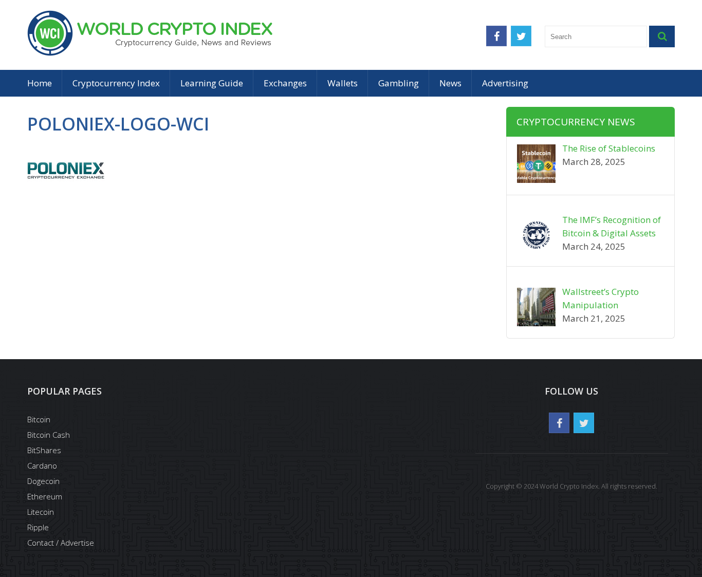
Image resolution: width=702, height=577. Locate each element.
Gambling (398, 83)
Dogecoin (43, 481)
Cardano (42, 465)
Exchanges (285, 83)
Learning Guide (211, 83)
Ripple (38, 527)
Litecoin (40, 512)
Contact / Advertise (60, 542)
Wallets (342, 83)
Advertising (505, 83)
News (450, 83)
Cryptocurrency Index (116, 83)
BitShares (44, 450)
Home (39, 83)
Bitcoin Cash (48, 435)
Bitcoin (38, 419)
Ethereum (44, 496)
